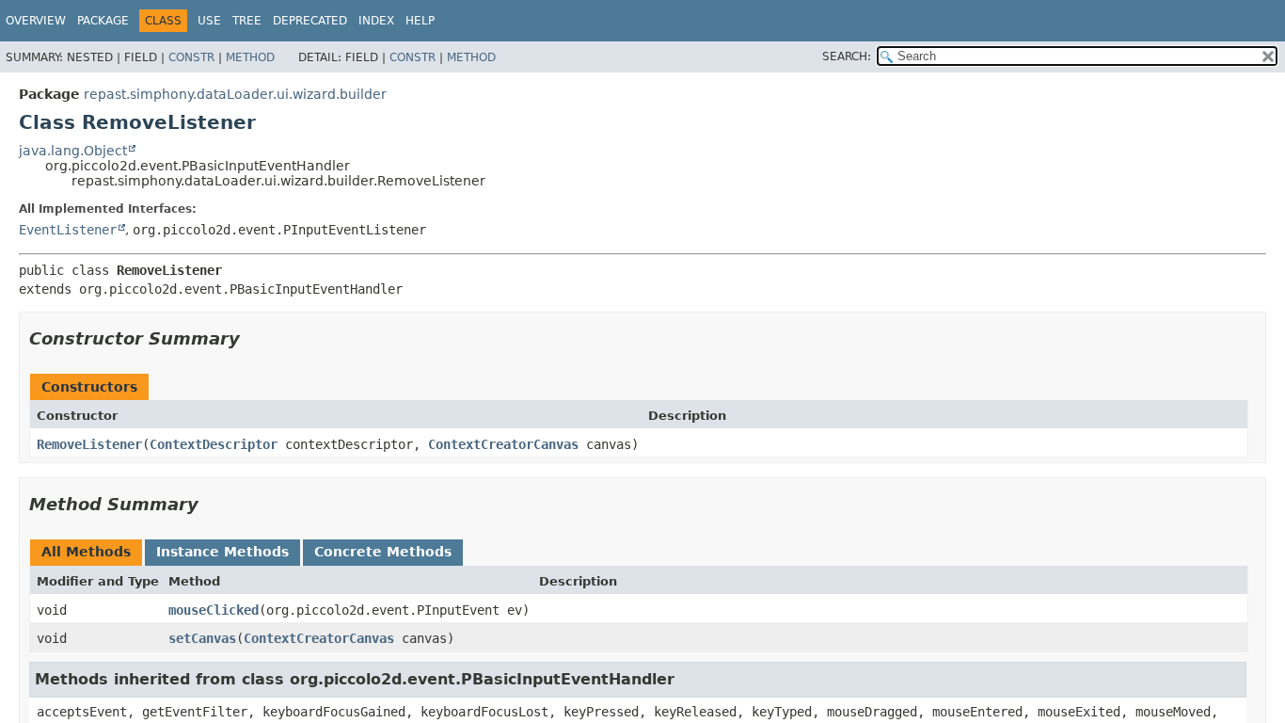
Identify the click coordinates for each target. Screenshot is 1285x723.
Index (376, 20)
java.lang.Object (73, 150)
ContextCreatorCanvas (503, 444)
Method (250, 57)
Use (209, 20)
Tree (247, 20)
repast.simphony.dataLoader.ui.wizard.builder (235, 94)
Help (420, 20)
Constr (191, 57)
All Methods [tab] (86, 551)
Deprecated (310, 20)
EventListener (68, 229)
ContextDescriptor (214, 444)
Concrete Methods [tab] (383, 551)
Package (103, 20)
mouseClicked (213, 610)
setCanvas (202, 638)
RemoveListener (89, 444)
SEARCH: (846, 56)
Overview (36, 20)
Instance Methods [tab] (222, 551)
